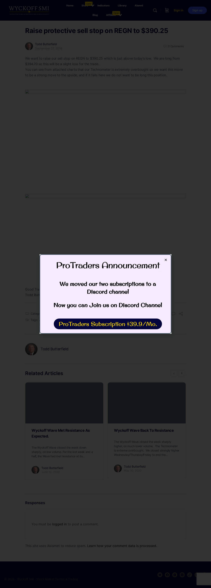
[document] (105, 294)
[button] (165, 259)
